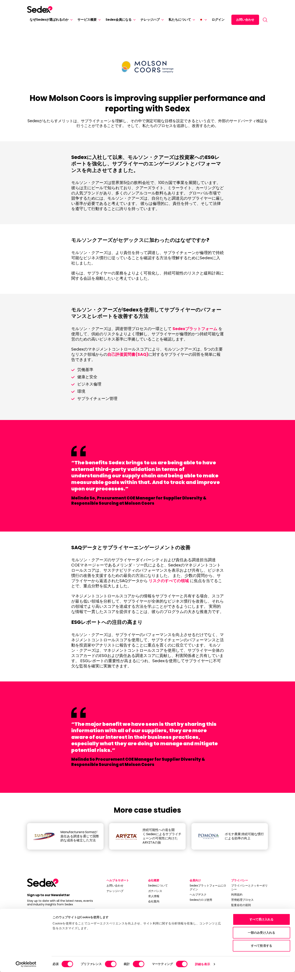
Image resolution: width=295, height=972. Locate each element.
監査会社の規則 (241, 905)
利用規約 (236, 894)
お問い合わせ (245, 19)
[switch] (110, 964)
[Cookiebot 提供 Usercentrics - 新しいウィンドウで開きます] (26, 964)
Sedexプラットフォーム (195, 328)
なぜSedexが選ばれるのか (49, 19)
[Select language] (203, 19)
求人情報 (153, 896)
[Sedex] (39, 9)
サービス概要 (87, 19)
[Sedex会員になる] (134, 19)
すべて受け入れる (261, 919)
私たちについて (180, 19)
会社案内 (153, 901)
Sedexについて (158, 885)
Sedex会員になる (119, 19)
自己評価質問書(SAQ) (127, 354)
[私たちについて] (193, 19)
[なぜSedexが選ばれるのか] (71, 19)
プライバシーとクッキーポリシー (249, 887)
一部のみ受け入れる (261, 932)
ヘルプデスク (198, 894)
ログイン (218, 19)
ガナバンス (155, 891)
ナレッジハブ (150, 19)
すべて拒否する (261, 945)
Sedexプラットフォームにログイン (208, 887)
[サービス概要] (99, 19)
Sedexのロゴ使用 (201, 900)
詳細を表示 (202, 964)
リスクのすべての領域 (169, 581)
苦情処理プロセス (242, 900)
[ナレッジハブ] (162, 19)
